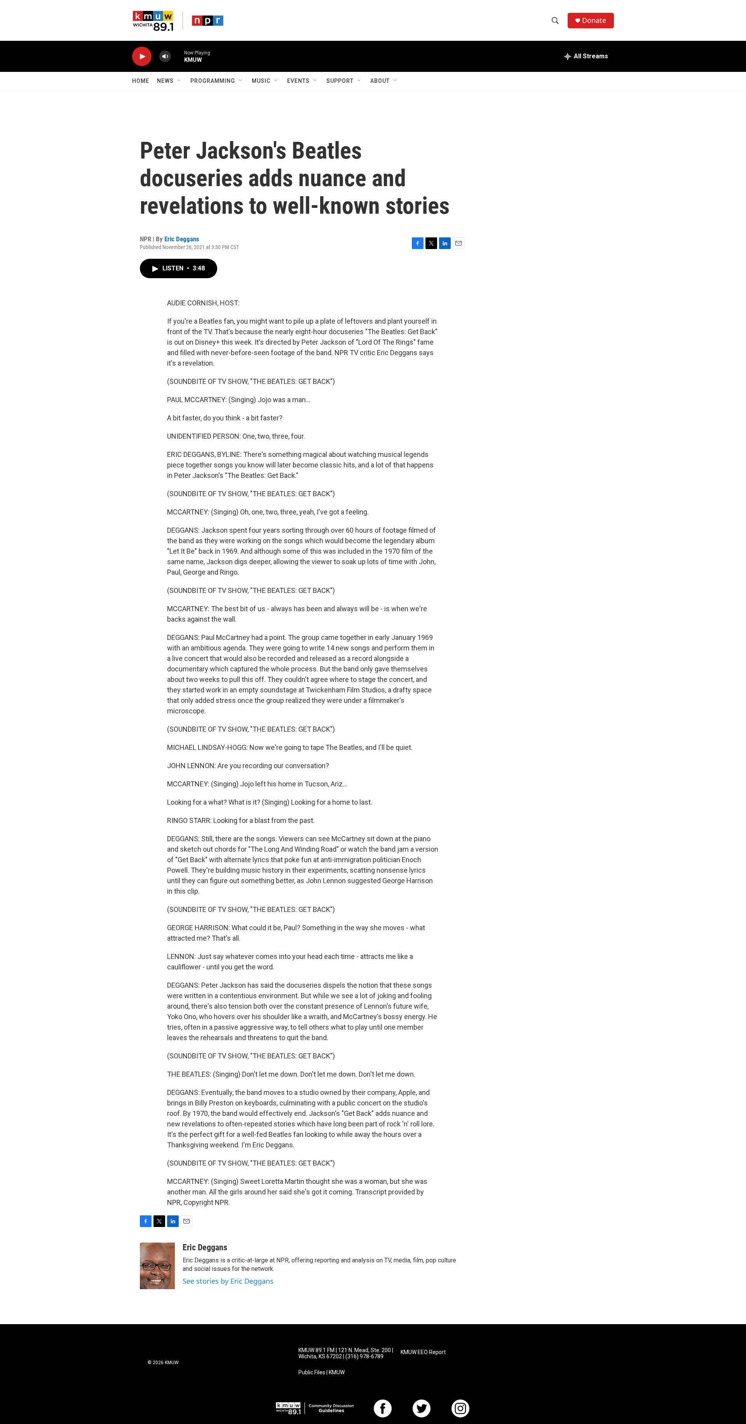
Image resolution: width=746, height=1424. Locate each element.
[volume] (165, 56)
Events (298, 81)
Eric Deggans (181, 239)
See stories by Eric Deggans (228, 1281)
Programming (212, 81)
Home (140, 81)
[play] (142, 56)
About (380, 81)
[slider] (177, 56)
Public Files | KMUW (321, 1372)
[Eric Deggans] (157, 1266)
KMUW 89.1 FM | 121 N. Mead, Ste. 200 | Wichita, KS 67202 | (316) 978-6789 (345, 1353)
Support (340, 81)
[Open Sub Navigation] (179, 81)
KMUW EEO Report (423, 1352)
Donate (594, 20)
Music (261, 81)
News (165, 81)
